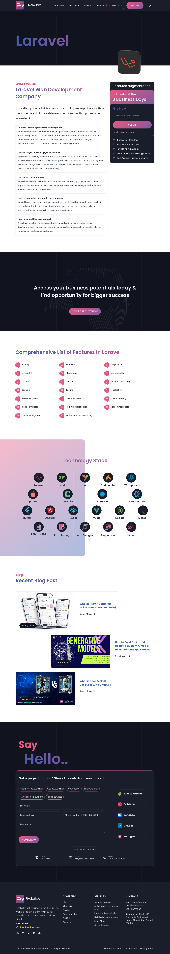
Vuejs (96, 517)
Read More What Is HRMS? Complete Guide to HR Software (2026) (87, 614)
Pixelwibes (45, 858)
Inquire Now (29, 839)
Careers (67, 922)
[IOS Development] (33, 494)
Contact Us (116, 5)
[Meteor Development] (143, 510)
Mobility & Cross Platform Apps (106, 908)
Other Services (55, 797)
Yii (85, 485)
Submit (132, 124)
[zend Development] (62, 477)
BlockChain (99, 921)
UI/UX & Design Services (106, 917)
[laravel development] (39, 478)
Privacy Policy (146, 948)
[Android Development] (68, 494)
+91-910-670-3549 (116, 858)
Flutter (27, 517)
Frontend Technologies (105, 913)
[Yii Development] (85, 478)
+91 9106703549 (133, 909)
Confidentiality (70, 914)
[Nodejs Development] (120, 510)
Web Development (55, 789)
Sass (131, 535)
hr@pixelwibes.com (135, 905)
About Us (67, 906)
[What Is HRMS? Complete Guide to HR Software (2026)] (45, 611)
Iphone (32, 501)
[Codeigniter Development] (108, 478)
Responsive (108, 535)
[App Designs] (85, 527)
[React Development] (137, 494)
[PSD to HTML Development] (39, 527)
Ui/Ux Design (74, 789)
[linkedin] (23, 933)
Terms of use (130, 948)
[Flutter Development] (27, 510)
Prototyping (61, 535)
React (73, 517)
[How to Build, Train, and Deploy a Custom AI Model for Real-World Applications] (80, 651)
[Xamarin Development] (102, 494)
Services (73, 5)
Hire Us (100, 5)
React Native (137, 501)
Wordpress (131, 485)
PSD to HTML (38, 534)
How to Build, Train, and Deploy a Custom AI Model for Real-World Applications (132, 645)
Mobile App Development (31, 789)
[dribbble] (18, 933)
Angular (50, 517)
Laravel (38, 485)
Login (149, 5)
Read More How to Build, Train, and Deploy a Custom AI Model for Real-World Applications (123, 656)
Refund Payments (112, 948)
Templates (135, 5)
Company (58, 5)
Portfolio (88, 5)
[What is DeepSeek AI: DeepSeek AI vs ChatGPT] (45, 688)
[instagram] (39, 933)
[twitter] (28, 933)
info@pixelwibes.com (84, 858)
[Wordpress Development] (131, 478)
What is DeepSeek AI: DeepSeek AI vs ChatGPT (95, 682)
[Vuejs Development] (96, 510)
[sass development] (131, 527)
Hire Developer (91, 789)
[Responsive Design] (108, 527)
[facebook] (34, 933)
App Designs (85, 535)
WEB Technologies (103, 902)
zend (62, 485)
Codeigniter (108, 485)
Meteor (142, 517)
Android (68, 501)
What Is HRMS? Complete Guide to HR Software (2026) (98, 605)
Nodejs (119, 517)
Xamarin (102, 501)
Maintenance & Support (31, 797)
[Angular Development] (50, 510)
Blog (65, 902)
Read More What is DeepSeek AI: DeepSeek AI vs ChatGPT (87, 691)
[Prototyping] (62, 527)
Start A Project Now (85, 311)
